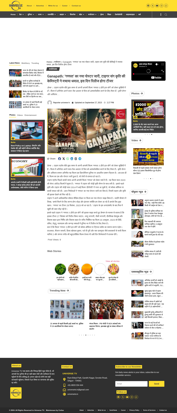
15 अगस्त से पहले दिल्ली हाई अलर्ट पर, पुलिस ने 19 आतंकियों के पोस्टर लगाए (32, 104)
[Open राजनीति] (55, 14)
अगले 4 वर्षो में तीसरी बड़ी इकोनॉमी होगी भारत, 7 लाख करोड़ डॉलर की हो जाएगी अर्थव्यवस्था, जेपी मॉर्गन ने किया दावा (26, 185)
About (29, 6)
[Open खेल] (83, 14)
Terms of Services (149, 410)
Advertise (40, 6)
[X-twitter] (153, 6)
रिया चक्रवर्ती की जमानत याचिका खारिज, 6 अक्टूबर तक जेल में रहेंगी (153, 224)
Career (64, 6)
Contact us (76, 6)
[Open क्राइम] (65, 14)
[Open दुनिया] (33, 14)
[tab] (14, 63)
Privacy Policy (134, 410)
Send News (113, 410)
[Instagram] (162, 6)
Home (49, 62)
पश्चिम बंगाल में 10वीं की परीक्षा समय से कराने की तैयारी (153, 254)
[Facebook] (148, 6)
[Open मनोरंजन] (96, 14)
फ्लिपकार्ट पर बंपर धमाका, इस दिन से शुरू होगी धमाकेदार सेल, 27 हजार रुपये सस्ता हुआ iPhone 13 (148, 170)
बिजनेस (13, 142)
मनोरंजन (57, 62)
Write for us (53, 6)
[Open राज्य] (43, 14)
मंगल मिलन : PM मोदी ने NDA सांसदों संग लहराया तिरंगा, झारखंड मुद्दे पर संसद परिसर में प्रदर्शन (66, 326)
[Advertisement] (88, 36)
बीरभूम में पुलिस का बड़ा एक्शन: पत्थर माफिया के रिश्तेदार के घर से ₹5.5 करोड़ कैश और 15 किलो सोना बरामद (154, 338)
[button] (59, 158)
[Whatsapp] (166, 6)
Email (117, 380)
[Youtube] (157, 6)
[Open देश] (23, 14)
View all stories (112, 261)
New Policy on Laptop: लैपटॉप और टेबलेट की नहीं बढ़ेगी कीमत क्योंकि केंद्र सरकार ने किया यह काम (26, 148)
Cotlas (61, 410)
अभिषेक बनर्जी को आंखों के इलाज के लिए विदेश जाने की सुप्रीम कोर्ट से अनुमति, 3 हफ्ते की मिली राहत (105, 325)
